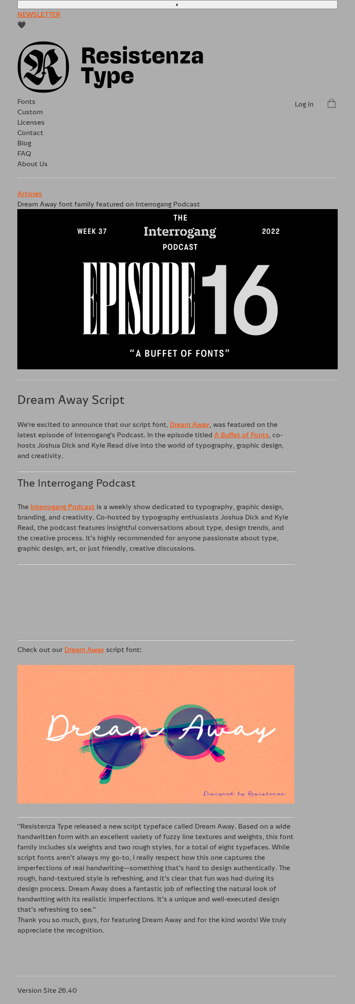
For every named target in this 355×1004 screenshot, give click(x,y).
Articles (29, 193)
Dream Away (190, 424)
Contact (30, 132)
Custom (30, 111)
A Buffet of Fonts (241, 434)
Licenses (31, 122)
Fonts (26, 101)
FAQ (24, 153)
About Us (32, 163)
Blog (24, 143)
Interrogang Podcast (62, 506)
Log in (304, 104)
